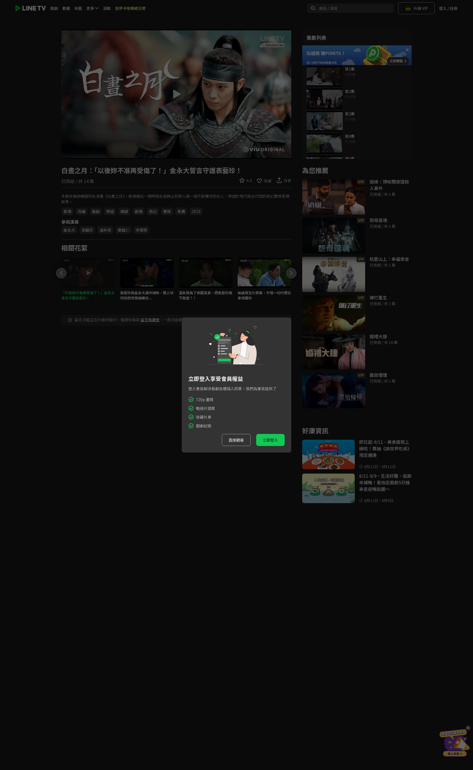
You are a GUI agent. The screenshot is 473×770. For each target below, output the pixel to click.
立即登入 (270, 440)
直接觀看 (236, 440)
